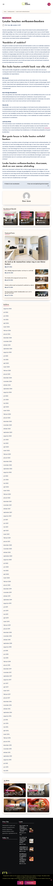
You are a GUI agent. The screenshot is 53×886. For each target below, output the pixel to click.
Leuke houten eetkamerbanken (23, 21)
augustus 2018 (7, 647)
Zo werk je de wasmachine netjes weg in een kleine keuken (36, 795)
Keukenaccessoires (26, 213)
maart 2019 (6, 621)
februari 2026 (7, 330)
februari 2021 (7, 538)
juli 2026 (5, 312)
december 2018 (7, 632)
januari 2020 (6, 585)
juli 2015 (5, 763)
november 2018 (7, 636)
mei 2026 (5, 319)
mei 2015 (5, 770)
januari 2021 (6, 541)
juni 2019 (5, 610)
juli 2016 (5, 719)
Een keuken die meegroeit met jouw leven (16, 278)
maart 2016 (6, 734)
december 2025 (7, 337)
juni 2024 (6, 399)
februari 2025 (7, 370)
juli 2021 (5, 519)
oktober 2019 (6, 596)
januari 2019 (6, 628)
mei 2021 (5, 527)
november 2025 (7, 341)
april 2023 (6, 447)
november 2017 (7, 672)
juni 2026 (6, 316)
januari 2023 (6, 457)
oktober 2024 (7, 385)
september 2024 (7, 388)
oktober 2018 (6, 639)
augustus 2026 (7, 308)
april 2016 (6, 730)
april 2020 (6, 574)
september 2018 (7, 643)
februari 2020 (7, 581)
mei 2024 (5, 403)
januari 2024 (6, 417)
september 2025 (7, 348)
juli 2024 (5, 396)
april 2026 (6, 323)
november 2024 (7, 381)
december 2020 (7, 545)
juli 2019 (5, 607)
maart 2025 (6, 367)
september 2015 (7, 756)
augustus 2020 (7, 559)
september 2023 (7, 432)
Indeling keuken (7, 17)
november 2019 (7, 592)
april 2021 (6, 530)
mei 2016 (5, 727)
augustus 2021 (7, 516)
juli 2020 (5, 563)
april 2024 (6, 407)
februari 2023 (7, 454)
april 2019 (6, 618)
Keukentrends (41, 215)
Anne (9, 25)
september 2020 (7, 556)
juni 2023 (6, 439)
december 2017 (7, 668)
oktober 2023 (6, 428)
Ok (20, 882)
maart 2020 (6, 578)
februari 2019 (7, 625)
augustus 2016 (7, 716)
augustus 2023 (7, 436)
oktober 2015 (6, 752)
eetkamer (47, 128)
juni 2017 (5, 683)
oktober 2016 (6, 708)
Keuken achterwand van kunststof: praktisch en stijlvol (19, 285)
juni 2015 (5, 767)
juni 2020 (6, 567)
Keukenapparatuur (26, 215)
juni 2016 (5, 723)
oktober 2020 (7, 552)
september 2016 (7, 712)
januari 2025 (6, 374)
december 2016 (7, 701)
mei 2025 (5, 359)
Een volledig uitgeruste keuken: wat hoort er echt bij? (19, 270)
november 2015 (7, 748)
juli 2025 (5, 356)
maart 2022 (6, 490)
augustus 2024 (7, 392)
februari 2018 (7, 661)
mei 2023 (5, 443)
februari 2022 (7, 494)
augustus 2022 (7, 472)
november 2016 (7, 705)
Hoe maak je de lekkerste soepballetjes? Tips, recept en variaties (14, 795)
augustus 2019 (7, 603)
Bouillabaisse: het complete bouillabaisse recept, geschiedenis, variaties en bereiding (23, 857)
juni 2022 (6, 479)
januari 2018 (6, 665)
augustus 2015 (7, 759)
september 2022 (7, 468)
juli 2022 (5, 476)
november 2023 (7, 425)
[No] (51, 880)
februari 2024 (7, 414)
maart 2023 (6, 450)
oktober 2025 (6, 345)
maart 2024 (6, 410)
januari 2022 (6, 497)
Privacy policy (30, 882)
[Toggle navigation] (3, 4)
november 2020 (7, 548)
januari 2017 (6, 698)
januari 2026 (6, 334)
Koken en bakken (10, 790)
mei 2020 (5, 570)
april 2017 (6, 687)
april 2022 (6, 487)
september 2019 (7, 599)
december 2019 (7, 588)
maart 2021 (6, 534)
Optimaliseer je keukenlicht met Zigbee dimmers (24, 848)
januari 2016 (6, 741)
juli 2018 (5, 650)
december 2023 (7, 421)
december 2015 (7, 745)
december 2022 (7, 461)
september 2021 (7, 512)
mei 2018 (5, 658)
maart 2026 (6, 327)
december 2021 (7, 501)
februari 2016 (7, 738)
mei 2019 (5, 614)
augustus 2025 (7, 352)
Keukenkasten (25, 217)
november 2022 (7, 465)
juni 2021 (5, 523)
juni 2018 (5, 654)
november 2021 (7, 505)
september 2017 (7, 676)
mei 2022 (5, 483)
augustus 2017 (7, 679)
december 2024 (7, 377)
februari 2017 (7, 694)
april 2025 (6, 363)
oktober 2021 (6, 508)
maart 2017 (6, 690)
